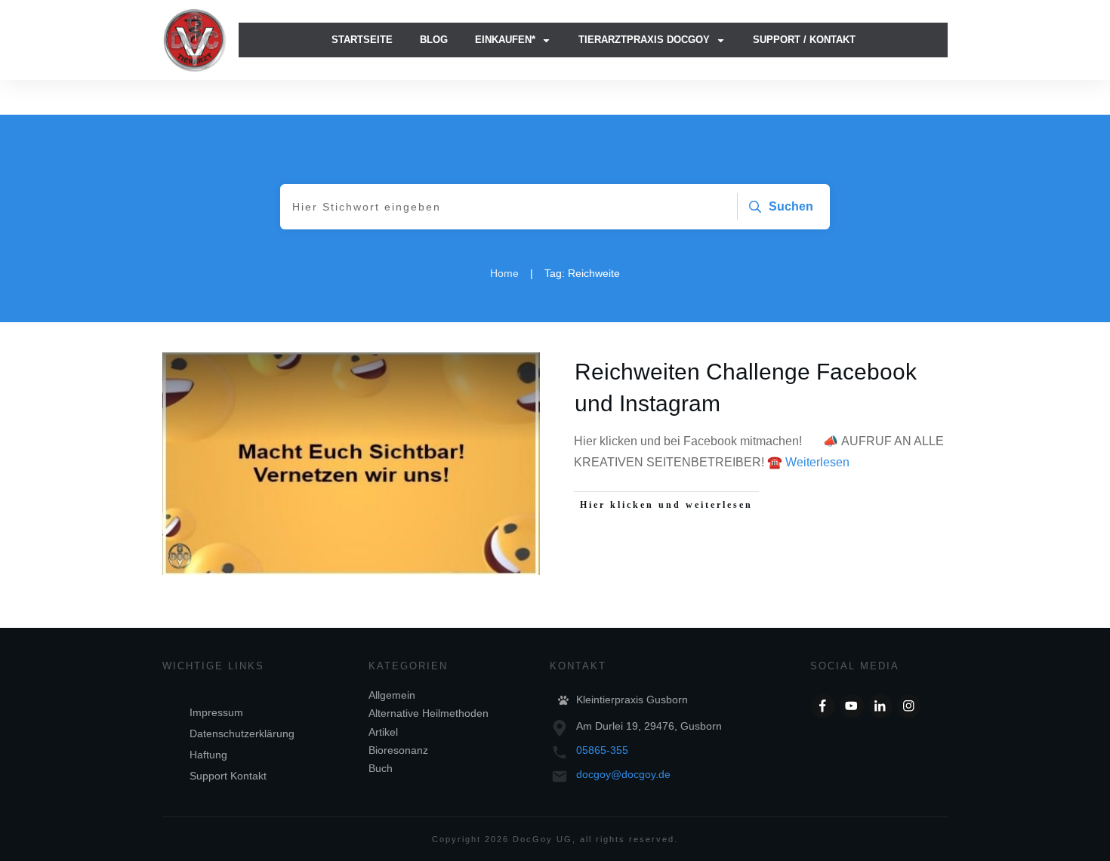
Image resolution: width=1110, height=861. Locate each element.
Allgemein (391, 695)
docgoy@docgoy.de (623, 774)
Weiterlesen (817, 462)
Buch (380, 768)
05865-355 (602, 750)
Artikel (383, 732)
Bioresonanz (398, 750)
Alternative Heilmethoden (428, 713)
